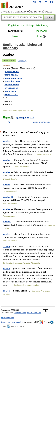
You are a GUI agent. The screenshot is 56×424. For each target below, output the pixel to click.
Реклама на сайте (34, 313)
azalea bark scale (42, 122)
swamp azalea (12, 84)
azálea (6, 290)
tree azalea (10, 91)
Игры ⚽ (41, 36)
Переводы (41, 31)
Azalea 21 (8, 197)
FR (51, 2)
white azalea (11, 94)
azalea (6, 268)
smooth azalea (12, 81)
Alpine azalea (12, 71)
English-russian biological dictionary (28, 25)
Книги (15, 36)
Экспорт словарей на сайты (12, 322)
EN (34, 2)
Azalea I (7, 221)
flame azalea (11, 75)
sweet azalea (11, 88)
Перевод (22, 60)
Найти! (49, 17)
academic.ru (12, 5)
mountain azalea (13, 78)
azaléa (6, 246)
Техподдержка (20, 313)
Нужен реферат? (25, 117)
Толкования (15, 31)
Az (9, 122)
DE (40, 2)
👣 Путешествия (7, 318)
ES (45, 2)
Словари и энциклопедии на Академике (26, 11)
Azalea (6, 141)
